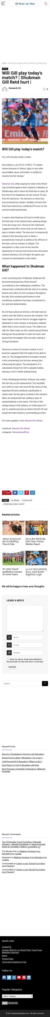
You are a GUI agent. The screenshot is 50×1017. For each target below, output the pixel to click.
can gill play (15, 500)
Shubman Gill (8, 184)
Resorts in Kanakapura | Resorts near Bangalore (23, 754)
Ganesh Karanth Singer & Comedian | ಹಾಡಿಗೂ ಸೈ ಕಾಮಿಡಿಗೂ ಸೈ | (23, 845)
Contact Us (6, 947)
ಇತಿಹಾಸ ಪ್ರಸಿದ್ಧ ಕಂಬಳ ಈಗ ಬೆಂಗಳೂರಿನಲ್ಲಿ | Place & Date (11, 541)
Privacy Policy (7, 959)
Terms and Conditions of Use (14, 962)
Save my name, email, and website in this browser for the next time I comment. (25, 660)
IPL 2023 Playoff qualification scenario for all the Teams (12, 572)
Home (4, 63)
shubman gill (27, 500)
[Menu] (3, 3)
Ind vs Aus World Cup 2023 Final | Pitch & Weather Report (35, 541)
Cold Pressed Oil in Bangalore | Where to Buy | (22, 761)
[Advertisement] (25, 33)
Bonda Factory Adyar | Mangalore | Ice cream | (22, 758)
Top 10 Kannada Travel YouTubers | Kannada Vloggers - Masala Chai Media (21, 843)
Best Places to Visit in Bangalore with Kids (20, 765)
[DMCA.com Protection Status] (10, 1003)
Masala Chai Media (33, 420)
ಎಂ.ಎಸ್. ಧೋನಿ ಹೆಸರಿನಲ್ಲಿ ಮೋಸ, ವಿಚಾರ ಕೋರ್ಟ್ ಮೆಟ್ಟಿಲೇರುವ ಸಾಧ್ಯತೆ (36, 572)
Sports (5, 69)
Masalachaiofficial (20, 432)
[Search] (46, 3)
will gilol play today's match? (13, 504)
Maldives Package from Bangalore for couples (21, 852)
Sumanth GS (15, 88)
